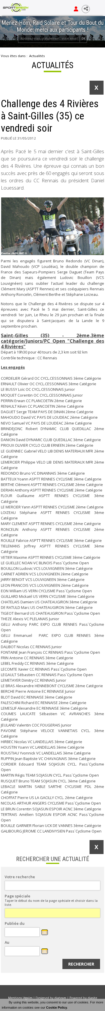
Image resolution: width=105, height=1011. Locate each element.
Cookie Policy (56, 1007)
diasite (92, 998)
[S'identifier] (76, 9)
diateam (60, 998)
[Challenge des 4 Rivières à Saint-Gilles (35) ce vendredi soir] (52, 226)
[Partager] (85, 9)
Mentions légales (20, 998)
